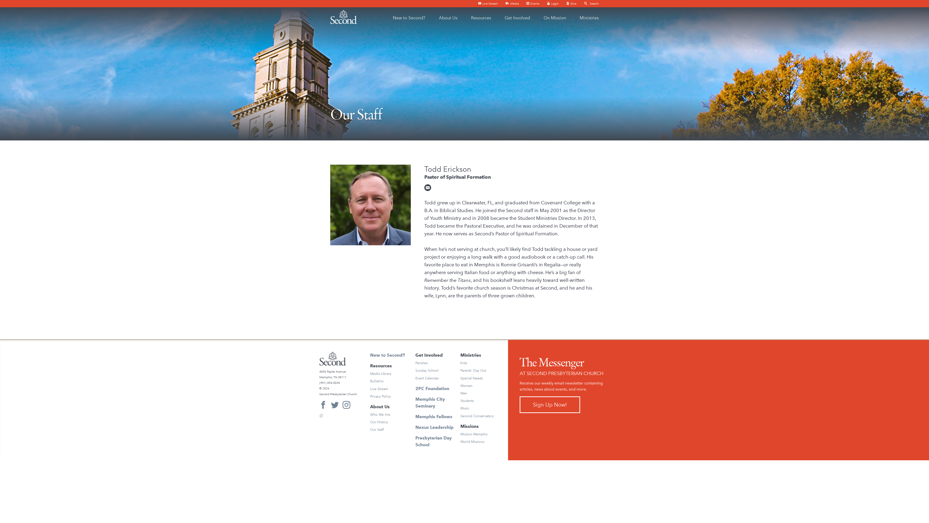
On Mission (555, 18)
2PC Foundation (432, 388)
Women (466, 386)
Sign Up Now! (550, 404)
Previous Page (348, 315)
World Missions (472, 442)
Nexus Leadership (434, 427)
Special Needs (471, 378)
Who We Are (380, 415)
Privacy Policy (380, 396)
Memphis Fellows (433, 416)
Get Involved (517, 18)
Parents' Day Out (473, 371)
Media (514, 3)
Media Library (380, 374)
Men (463, 393)
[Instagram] (346, 406)
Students (467, 401)
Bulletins (376, 381)
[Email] (427, 187)
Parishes (421, 363)
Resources (481, 18)
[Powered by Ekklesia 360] (321, 416)
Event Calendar (427, 378)
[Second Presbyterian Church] (343, 17)
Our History (379, 422)
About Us (448, 18)
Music (464, 408)
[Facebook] (323, 406)
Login (554, 3)
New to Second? (409, 18)
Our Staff (377, 430)
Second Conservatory (477, 416)
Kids (463, 363)
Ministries (589, 18)
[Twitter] (335, 406)
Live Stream (490, 3)
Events (534, 3)
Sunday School (427, 371)
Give (573, 3)
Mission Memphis (473, 434)
